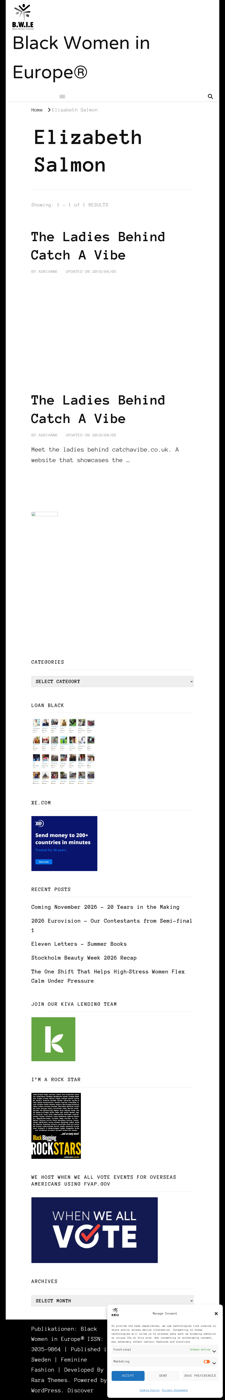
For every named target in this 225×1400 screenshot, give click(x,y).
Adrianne (48, 271)
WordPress (46, 1390)
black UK (80, 220)
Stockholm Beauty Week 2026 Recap (84, 958)
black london (47, 220)
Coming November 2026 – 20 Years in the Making (105, 907)
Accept (128, 1375)
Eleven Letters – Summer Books (79, 944)
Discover (81, 1390)
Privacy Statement (175, 1390)
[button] (216, 1313)
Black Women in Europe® (81, 59)
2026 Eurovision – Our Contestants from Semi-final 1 (112, 925)
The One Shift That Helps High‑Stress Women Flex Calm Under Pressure (108, 976)
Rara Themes (49, 1380)
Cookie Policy (150, 1390)
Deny (163, 1375)
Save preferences (200, 1375)
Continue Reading (52, 473)
